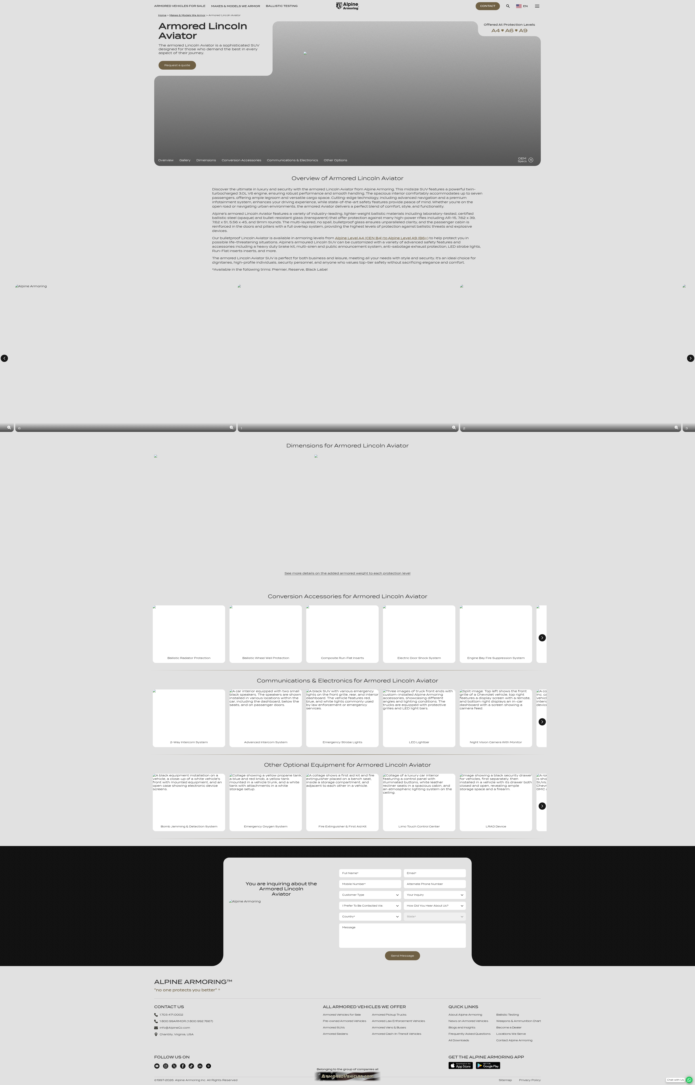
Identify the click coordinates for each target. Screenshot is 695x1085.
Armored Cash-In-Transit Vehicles (396, 1033)
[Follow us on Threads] (208, 1067)
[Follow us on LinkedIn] (200, 1067)
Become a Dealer (509, 1027)
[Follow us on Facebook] (183, 1067)
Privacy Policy (530, 1080)
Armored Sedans (335, 1033)
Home (162, 15)
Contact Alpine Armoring (514, 1040)
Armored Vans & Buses (389, 1027)
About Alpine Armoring (465, 1014)
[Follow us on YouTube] (157, 1067)
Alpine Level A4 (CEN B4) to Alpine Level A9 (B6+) (381, 238)
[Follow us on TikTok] (191, 1067)
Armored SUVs (334, 1027)
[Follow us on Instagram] (165, 1067)
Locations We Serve (511, 1033)
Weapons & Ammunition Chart (518, 1021)
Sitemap (505, 1080)
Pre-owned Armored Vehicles (344, 1021)
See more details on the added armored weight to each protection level (347, 573)
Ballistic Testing (282, 6)
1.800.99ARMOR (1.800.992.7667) (186, 1021)
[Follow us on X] (174, 1067)
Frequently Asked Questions (469, 1033)
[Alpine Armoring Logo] (347, 6)
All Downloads (458, 1040)
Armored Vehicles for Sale (179, 6)
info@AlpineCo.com (175, 1027)
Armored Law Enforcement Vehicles (398, 1021)
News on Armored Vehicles (468, 1021)
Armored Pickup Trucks (389, 1014)
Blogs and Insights (461, 1027)
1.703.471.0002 (171, 1014)
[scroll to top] (689, 1074)
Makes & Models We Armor (187, 15)
